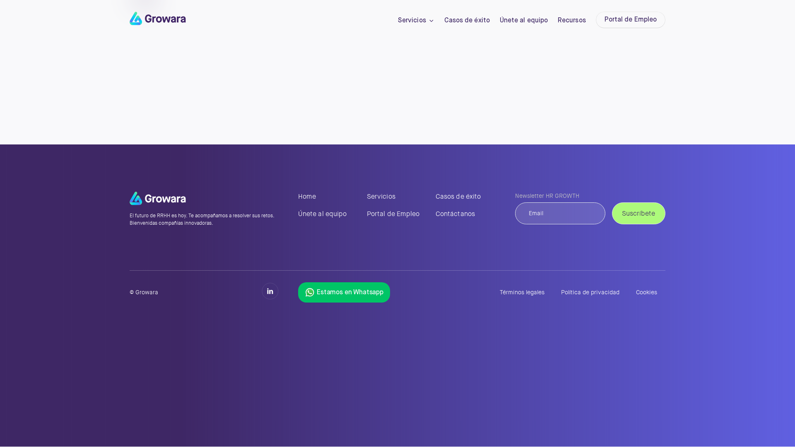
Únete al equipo (524, 20)
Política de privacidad (590, 292)
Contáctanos (455, 213)
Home (307, 196)
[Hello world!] (158, 23)
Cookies (646, 292)
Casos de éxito (467, 20)
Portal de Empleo (631, 20)
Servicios (412, 20)
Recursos (572, 20)
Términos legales (522, 292)
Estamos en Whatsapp (350, 292)
